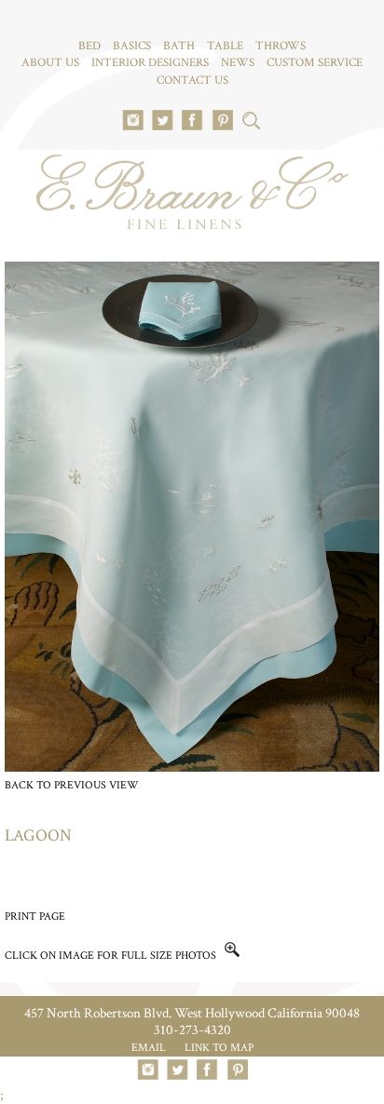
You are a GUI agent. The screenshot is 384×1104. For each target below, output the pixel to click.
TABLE (225, 46)
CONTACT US (192, 80)
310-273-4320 (192, 1030)
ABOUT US (50, 63)
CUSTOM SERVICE (315, 63)
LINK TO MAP (219, 1048)
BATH (179, 46)
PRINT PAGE (35, 916)
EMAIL (148, 1048)
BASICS (132, 46)
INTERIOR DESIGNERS (150, 63)
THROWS (280, 46)
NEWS (237, 63)
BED (89, 46)
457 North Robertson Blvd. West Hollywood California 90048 (192, 1013)
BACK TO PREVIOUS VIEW (72, 785)
